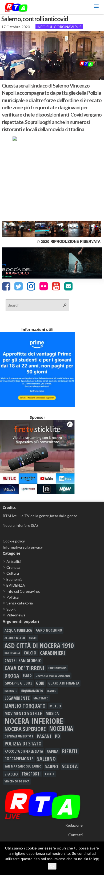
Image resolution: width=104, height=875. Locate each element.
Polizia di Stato (23, 743)
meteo (55, 705)
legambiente (17, 698)
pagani (44, 736)
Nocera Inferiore (34, 721)
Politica (12, 597)
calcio (30, 653)
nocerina (61, 728)
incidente (11, 691)
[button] (96, 7)
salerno (46, 759)
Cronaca (13, 567)
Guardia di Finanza (63, 683)
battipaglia (12, 653)
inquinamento (32, 691)
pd (57, 736)
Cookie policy (14, 541)
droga (12, 676)
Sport (11, 609)
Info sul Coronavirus (59, 26)
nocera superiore (25, 728)
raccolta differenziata (24, 751)
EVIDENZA (15, 585)
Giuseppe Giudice (18, 683)
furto (27, 675)
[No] (97, 859)
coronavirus (57, 668)
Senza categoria (19, 603)
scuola (70, 766)
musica (52, 713)
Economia (14, 579)
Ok (52, 866)
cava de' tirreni (25, 668)
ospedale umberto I (19, 736)
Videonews (15, 615)
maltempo (41, 698)
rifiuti (69, 751)
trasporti (31, 774)
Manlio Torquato (25, 706)
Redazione (74, 825)
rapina (52, 751)
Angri (33, 638)
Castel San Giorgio (23, 660)
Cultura (12, 573)
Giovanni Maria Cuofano (52, 676)
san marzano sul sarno (23, 766)
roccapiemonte (19, 758)
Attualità (13, 561)
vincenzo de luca (17, 781)
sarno (51, 766)
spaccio (11, 774)
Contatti (75, 834)
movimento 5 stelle (23, 713)
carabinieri (52, 653)
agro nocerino (49, 630)
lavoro (52, 691)
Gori (40, 683)
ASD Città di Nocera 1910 (39, 645)
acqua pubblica (18, 630)
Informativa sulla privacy (23, 547)
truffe (49, 774)
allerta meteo (15, 638)
